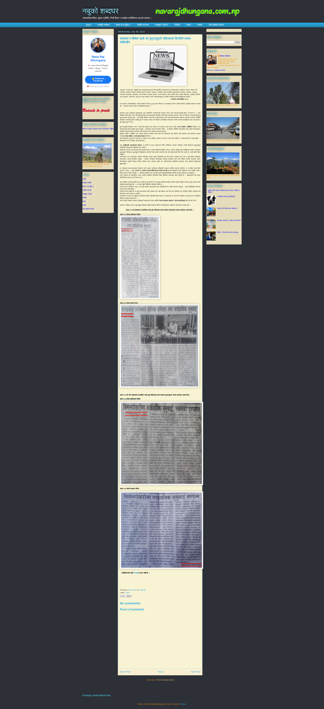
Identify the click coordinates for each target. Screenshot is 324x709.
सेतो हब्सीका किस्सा (216, 25)
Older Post (195, 672)
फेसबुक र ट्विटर (161, 25)
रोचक (188, 25)
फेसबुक (136, 573)
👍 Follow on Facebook (98, 79)
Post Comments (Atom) (165, 680)
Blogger (183, 704)
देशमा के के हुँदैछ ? (123, 25)
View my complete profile (216, 70)
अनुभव (88, 25)
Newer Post (125, 672)
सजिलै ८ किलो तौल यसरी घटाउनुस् (227, 232)
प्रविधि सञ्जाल (143, 25)
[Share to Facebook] (128, 596)
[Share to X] (126, 596)
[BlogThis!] (123, 596)
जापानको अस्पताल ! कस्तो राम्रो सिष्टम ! (229, 220)
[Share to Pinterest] (130, 596)
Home (160, 672)
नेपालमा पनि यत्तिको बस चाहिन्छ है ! (227, 208)
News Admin (225, 56)
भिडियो (177, 25)
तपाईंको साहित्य (103, 25)
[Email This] (121, 596)
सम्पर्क (199, 25)
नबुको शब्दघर (100, 11)
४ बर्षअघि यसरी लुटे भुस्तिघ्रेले (226, 196)
